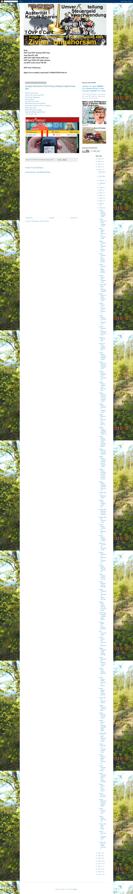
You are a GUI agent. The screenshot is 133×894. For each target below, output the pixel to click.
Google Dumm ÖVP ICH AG (102, 818)
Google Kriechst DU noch (102, 795)
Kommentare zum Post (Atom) (40, 221)
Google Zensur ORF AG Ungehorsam (102, 568)
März (101, 201)
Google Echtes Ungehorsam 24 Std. (102, 503)
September (102, 183)
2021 (99, 853)
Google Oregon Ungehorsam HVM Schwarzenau (102, 486)
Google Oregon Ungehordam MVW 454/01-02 (102, 430)
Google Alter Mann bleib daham (102, 826)
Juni (101, 193)
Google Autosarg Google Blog (102, 768)
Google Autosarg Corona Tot (102, 811)
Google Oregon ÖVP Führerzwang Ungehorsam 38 (102, 233)
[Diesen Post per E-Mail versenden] (58, 160)
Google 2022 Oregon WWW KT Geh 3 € (102, 845)
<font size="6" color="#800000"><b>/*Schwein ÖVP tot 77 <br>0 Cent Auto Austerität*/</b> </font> (94, 88)
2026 (99, 159)
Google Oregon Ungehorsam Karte (102, 538)
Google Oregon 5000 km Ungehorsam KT (102, 213)
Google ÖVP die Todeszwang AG (102, 519)
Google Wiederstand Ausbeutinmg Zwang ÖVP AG (102, 594)
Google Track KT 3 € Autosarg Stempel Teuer (102, 748)
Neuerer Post (29, 218)
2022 (99, 169)
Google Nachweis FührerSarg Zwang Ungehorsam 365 (102, 397)
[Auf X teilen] (62, 160)
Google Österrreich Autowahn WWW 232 (102, 835)
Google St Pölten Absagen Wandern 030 (102, 346)
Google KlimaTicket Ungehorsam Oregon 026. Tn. (102, 420)
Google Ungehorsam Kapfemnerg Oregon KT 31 (102, 331)
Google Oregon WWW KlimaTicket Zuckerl (102, 682)
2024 (99, 164)
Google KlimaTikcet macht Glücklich (102, 451)
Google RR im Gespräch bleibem (102, 700)
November (102, 176)
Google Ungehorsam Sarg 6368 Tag (102, 584)
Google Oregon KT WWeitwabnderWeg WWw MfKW (102, 725)
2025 (99, 161)
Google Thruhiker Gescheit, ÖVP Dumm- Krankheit (102, 777)
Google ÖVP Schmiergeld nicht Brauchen (102, 512)
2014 (99, 872)
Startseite (51, 218)
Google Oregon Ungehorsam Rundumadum (102, 529)
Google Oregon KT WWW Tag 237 (102, 787)
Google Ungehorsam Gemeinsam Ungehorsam (102, 557)
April (101, 198)
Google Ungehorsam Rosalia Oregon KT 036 (102, 258)
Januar (101, 208)
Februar (102, 203)
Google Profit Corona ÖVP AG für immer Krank (102, 606)
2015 (99, 869)
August (102, 187)
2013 (99, 874)
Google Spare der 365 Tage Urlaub (102, 715)
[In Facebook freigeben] (64, 160)
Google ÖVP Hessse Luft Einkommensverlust (102, 288)
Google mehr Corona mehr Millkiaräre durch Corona (102, 737)
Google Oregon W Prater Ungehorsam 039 (102, 222)
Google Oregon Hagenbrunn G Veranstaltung (102, 375)
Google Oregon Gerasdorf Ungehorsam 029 (102, 356)
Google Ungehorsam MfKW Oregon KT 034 (102, 269)
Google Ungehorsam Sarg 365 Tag (102, 576)
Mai (101, 195)
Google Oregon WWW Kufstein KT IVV (102, 692)
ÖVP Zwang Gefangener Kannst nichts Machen (102, 616)
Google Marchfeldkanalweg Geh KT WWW (102, 802)
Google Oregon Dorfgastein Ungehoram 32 (102, 320)
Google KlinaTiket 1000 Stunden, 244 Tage (102, 651)
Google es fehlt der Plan (102, 339)
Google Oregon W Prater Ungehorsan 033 (102, 297)
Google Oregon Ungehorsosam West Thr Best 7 (102, 386)
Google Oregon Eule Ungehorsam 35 (102, 278)
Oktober (102, 180)
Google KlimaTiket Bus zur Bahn (102, 707)
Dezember (102, 172)
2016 (99, 866)
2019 (99, 858)
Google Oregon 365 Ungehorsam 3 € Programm (102, 308)
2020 (99, 856)
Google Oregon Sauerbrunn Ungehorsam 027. (102, 408)
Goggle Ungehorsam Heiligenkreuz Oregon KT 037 (102, 246)
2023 (99, 167)
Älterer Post (74, 218)
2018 (99, 861)
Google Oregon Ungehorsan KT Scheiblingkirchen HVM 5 (102, 441)
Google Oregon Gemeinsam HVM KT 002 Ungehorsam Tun (102, 474)
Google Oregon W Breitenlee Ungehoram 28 (102, 365)
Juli (101, 190)
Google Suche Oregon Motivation (102, 671)
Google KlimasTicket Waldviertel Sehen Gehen (102, 661)
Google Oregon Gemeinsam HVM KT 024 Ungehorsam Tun (102, 461)
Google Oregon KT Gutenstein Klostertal (102, 641)
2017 (99, 864)
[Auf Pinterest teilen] (66, 160)
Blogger (75, 889)
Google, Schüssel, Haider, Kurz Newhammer (102, 759)
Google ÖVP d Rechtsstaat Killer (102, 495)
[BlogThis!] (60, 160)
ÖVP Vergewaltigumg (102, 633)
